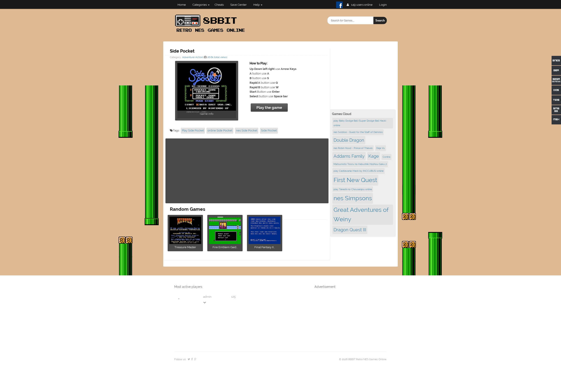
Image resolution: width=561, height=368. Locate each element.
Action (199, 57)
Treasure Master (185, 247)
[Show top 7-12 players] (205, 302)
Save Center (238, 4)
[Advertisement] (247, 171)
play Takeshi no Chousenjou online (353, 189)
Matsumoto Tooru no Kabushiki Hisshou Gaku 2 (360, 164)
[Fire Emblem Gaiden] (225, 242)
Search (380, 20)
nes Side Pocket (246, 130)
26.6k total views (217, 57)
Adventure (188, 57)
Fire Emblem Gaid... (225, 247)
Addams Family (349, 156)
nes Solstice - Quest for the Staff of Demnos (358, 132)
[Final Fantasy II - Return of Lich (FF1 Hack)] (264, 242)
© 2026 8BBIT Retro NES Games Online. (363, 359)
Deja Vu (380, 148)
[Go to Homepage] (211, 32)
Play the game (269, 107)
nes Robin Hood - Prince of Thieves (353, 148)
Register (384, 4)
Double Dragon (349, 140)
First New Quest (355, 180)
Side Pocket (269, 130)
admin (207, 296)
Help (256, 4)
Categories (199, 4)
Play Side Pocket (193, 130)
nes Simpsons (353, 198)
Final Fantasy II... (264, 247)
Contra (386, 157)
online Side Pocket (220, 130)
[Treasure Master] (185, 242)
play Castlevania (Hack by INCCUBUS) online (358, 171)
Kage (373, 156)
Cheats (219, 4)
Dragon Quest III (350, 229)
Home (182, 4)
